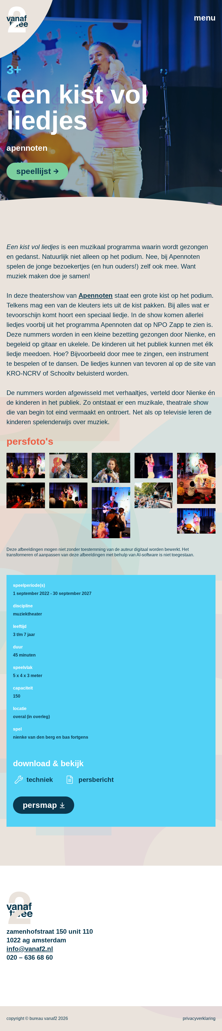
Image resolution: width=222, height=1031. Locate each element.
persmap (40, 805)
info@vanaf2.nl (29, 948)
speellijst (33, 171)
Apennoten (26, 147)
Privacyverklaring (199, 1018)
